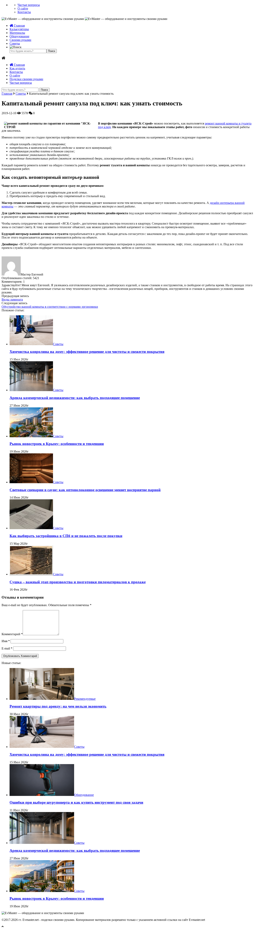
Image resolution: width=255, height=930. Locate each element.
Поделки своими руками (26, 79)
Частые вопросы (29, 5)
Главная (19, 25)
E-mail (7, 648)
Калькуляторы (19, 29)
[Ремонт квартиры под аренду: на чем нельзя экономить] (42, 698)
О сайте (23, 8)
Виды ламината (12, 299)
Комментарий (12, 634)
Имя (6, 641)
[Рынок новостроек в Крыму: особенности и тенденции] (31, 436)
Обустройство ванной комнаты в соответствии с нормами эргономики (50, 306)
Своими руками (20, 40)
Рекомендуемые (85, 698)
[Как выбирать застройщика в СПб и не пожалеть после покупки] (31, 528)
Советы (15, 43)
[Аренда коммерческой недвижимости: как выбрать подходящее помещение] (31, 390)
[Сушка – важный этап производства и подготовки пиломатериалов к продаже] (31, 574)
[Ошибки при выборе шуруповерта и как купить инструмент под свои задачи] (42, 795)
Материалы (17, 32)
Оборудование (19, 36)
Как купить (17, 68)
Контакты (24, 12)
